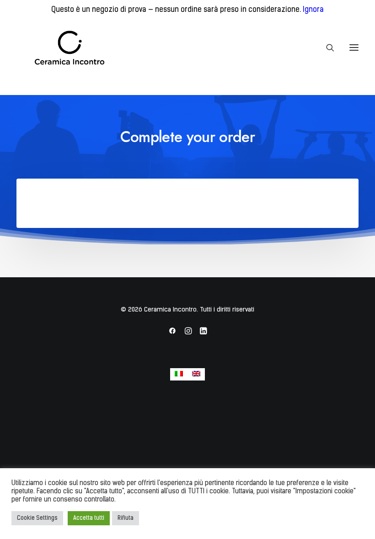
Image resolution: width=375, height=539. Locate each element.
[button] (354, 47)
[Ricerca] (326, 47)
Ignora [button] (313, 10)
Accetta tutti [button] (88, 518)
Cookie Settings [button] (37, 518)
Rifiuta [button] (126, 518)
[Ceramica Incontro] (63, 47)
